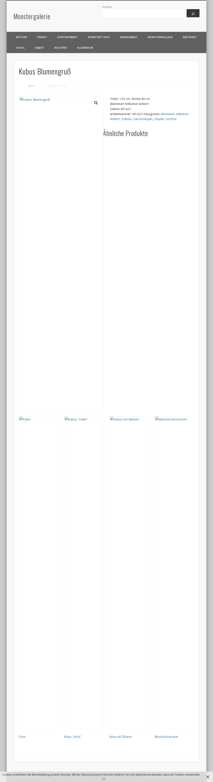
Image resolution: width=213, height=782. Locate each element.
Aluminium (85, 48)
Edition (21, 37)
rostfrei (60, 48)
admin (31, 86)
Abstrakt (190, 37)
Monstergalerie (32, 16)
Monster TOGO (99, 37)
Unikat (42, 37)
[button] (96, 103)
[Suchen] (193, 14)
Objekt (39, 48)
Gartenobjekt (67, 37)
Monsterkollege (160, 37)
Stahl (20, 48)
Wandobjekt (129, 37)
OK (104, 779)
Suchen (107, 7)
